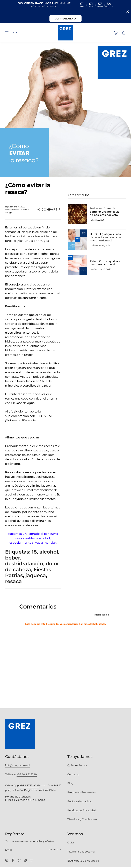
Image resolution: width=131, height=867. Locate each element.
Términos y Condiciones (82, 819)
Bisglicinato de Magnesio (83, 860)
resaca (13, 581)
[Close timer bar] (127, 11)
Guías (71, 842)
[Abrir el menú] (6, 32)
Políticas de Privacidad (81, 810)
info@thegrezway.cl (17, 765)
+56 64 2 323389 (27, 774)
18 (34, 552)
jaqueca (35, 575)
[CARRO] (124, 32)
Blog (70, 783)
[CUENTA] (116, 32)
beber (12, 558)
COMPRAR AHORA (65, 18)
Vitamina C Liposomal (81, 851)
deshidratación (24, 564)
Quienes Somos (77, 765)
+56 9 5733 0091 (29, 785)
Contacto (73, 774)
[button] (15, 32)
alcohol (48, 552)
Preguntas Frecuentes (81, 792)
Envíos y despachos (79, 801)
